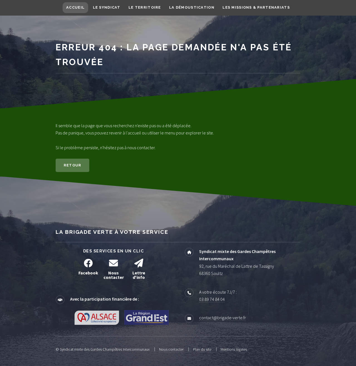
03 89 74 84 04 (212, 299)
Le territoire (144, 7)
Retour (72, 165)
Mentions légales (234, 349)
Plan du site (202, 349)
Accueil (75, 7)
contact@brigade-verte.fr (222, 317)
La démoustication (191, 7)
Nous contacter (171, 349)
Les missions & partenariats (256, 7)
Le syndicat (106, 7)
